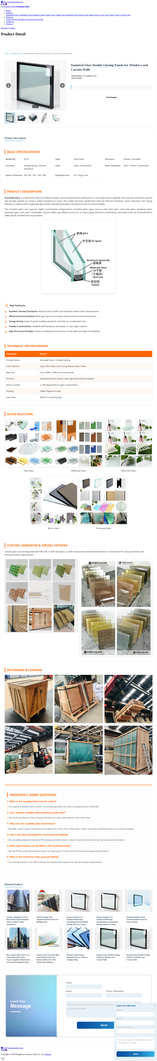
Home (8, 11)
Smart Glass (93, 15)
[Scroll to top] (3, 1058)
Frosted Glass (50, 15)
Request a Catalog (8, 28)
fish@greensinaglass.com (13, 2)
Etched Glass (83, 15)
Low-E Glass (104, 15)
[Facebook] (1, 4)
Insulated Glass (38, 15)
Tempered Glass (12, 15)
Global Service (11, 19)
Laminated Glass (25, 15)
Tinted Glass (60, 15)
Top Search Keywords (34, 19)
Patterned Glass (72, 15)
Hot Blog (21, 19)
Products (9, 13)
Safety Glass (114, 15)
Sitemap (48, 1054)
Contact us (10, 22)
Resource (9, 17)
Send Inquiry (111, 97)
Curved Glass (125, 15)
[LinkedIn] (3, 4)
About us (9, 24)
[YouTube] (6, 4)
